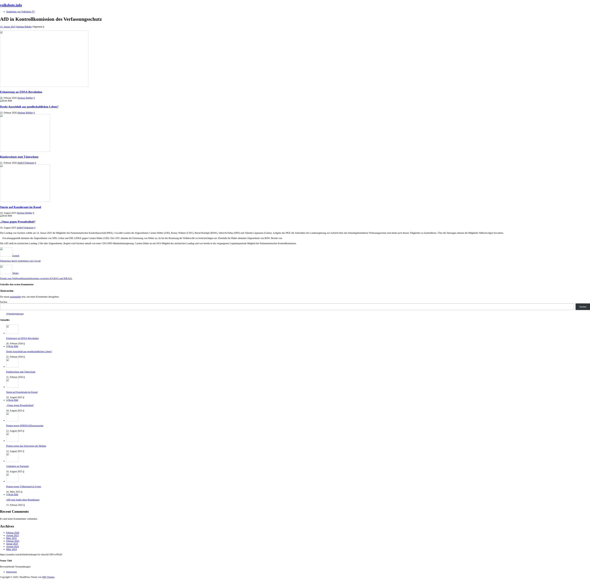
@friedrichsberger (15, 313)
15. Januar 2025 (8, 26)
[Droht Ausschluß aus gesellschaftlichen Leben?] (12, 346)
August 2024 (12, 546)
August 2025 (12, 535)
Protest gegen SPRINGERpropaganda (24, 425)
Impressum (11, 572)
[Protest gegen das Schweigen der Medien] (12, 440)
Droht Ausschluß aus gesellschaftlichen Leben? (29, 106)
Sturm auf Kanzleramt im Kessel (20, 207)
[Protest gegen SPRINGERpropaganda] (12, 420)
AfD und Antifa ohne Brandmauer (22, 499)
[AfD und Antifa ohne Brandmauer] (12, 494)
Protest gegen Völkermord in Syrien (23, 486)
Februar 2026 (12, 532)
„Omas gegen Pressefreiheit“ (18, 221)
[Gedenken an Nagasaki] (12, 461)
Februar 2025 (12, 541)
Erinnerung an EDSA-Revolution (21, 92)
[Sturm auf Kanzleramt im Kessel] (12, 387)
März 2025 (11, 538)
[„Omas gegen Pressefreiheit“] (12, 400)
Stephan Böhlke (24, 26)
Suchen (3, 302)
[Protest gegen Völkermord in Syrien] (12, 481)
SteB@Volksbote (25, 162)
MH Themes (48, 577)
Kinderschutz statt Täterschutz (19, 156)
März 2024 (11, 549)
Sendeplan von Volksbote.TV (20, 11)
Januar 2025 (12, 543)
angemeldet (15, 296)
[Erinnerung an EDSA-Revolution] (12, 333)
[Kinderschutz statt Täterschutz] (12, 366)
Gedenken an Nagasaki (17, 466)
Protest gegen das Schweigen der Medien (26, 446)
